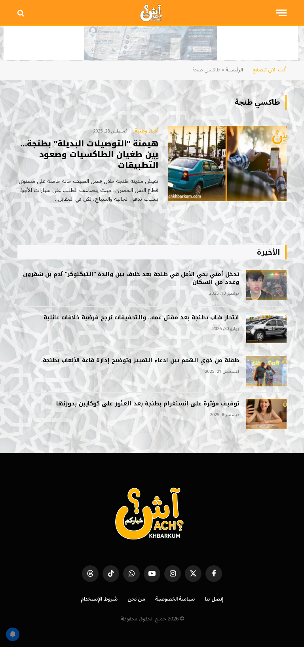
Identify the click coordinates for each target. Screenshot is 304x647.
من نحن (136, 599)
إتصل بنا (214, 599)
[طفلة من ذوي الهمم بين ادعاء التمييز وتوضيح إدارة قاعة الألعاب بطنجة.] (266, 371)
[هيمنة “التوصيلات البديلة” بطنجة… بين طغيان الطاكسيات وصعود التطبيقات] (227, 163)
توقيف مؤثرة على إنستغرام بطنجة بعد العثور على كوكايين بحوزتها (147, 404)
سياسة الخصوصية (175, 599)
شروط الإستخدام (99, 599)
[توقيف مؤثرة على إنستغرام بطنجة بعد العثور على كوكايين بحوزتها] (266, 414)
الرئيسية (234, 69)
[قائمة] (281, 13)
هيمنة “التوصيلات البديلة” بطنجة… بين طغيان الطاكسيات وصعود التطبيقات (89, 154)
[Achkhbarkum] (151, 13)
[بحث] (21, 13)
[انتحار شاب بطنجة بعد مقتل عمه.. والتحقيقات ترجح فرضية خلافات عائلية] (266, 328)
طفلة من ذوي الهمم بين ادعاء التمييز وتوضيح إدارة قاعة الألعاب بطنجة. (140, 361)
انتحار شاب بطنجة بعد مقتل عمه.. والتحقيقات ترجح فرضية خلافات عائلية (141, 318)
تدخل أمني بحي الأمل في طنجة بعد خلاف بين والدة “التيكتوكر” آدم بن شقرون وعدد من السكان (131, 278)
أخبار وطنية (146, 131)
